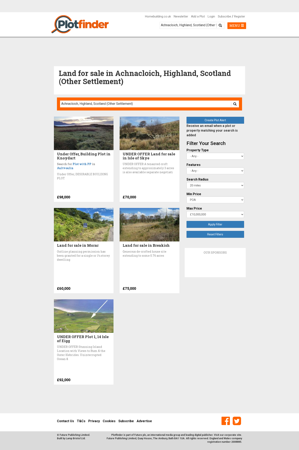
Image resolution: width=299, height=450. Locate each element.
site (239, 435)
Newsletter (181, 16)
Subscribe (224, 16)
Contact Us (65, 421)
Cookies (109, 421)
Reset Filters (215, 234)
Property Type (198, 150)
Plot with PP (82, 164)
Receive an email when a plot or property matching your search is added (212, 130)
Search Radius (197, 179)
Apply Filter (215, 224)
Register (239, 16)
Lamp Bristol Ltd (75, 438)
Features (194, 165)
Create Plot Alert (215, 120)
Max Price (194, 208)
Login (211, 16)
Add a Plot (198, 16)
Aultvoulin (65, 168)
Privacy (94, 421)
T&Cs (81, 421)
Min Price (194, 194)
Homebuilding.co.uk (158, 16)
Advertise (144, 421)
